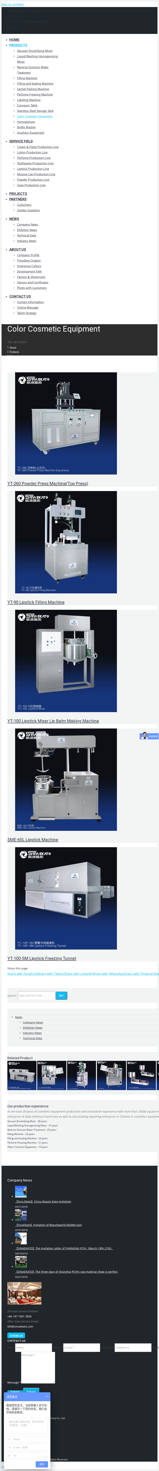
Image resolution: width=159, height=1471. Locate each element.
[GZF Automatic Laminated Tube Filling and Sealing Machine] (51, 1089)
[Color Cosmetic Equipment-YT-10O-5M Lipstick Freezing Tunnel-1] (66, 948)
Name (11, 1347)
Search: (12, 995)
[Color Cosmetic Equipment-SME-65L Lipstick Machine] (66, 830)
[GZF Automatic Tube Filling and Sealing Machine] (111, 1089)
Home (13, 347)
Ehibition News (32, 1027)
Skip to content (13, 4)
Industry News (32, 1033)
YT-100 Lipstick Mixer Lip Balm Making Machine (53, 721)
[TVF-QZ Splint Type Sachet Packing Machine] (81, 1089)
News (18, 1017)
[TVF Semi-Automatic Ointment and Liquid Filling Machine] (141, 1089)
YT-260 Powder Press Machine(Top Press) (47, 483)
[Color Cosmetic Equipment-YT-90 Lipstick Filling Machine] (66, 592)
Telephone (108, 1347)
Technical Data (32, 1038)
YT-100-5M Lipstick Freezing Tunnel (41, 958)
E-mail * (58, 1347)
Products (14, 351)
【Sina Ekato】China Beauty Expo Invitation (43, 1201)
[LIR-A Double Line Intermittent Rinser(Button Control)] (21, 1089)
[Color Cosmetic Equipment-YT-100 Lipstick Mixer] (66, 711)
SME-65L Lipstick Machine (32, 839)
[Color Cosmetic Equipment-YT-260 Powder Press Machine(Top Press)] (66, 473)
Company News (33, 1022)
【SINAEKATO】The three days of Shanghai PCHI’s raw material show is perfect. (66, 1272)
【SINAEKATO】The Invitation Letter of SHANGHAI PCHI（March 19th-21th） (64, 1248)
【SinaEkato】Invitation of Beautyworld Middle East (48, 1225)
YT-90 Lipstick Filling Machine (36, 602)
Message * (14, 1382)
